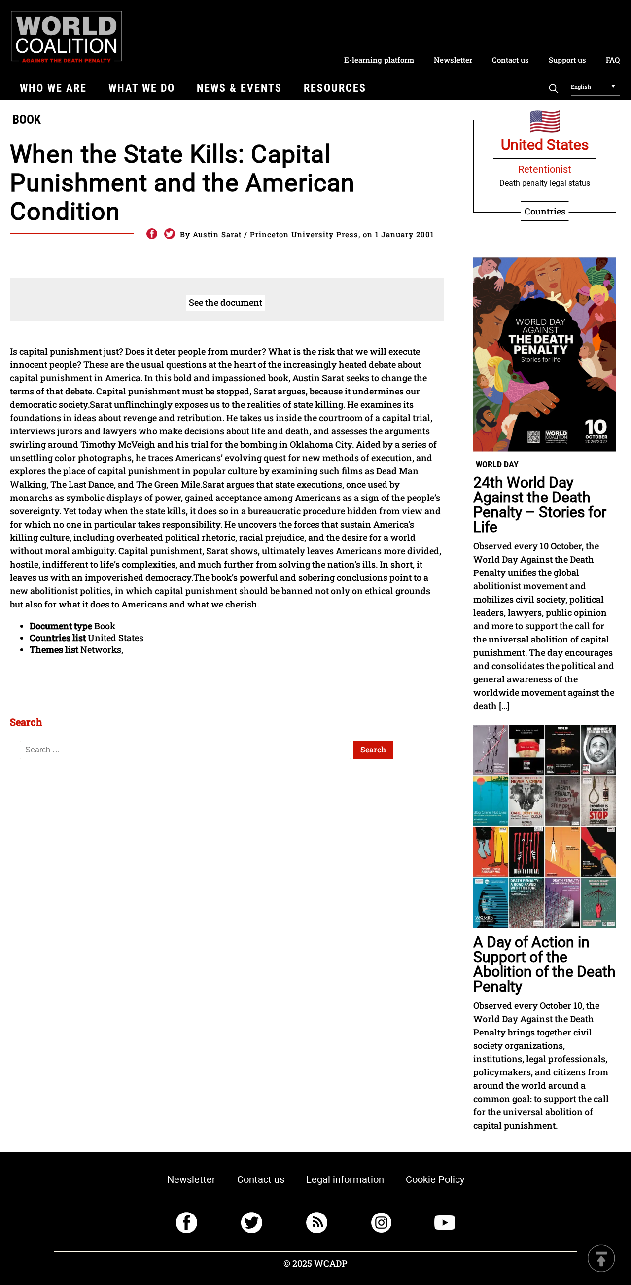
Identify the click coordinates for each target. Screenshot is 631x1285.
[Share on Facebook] (151, 234)
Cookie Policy (435, 1179)
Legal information (345, 1179)
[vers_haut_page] (601, 1259)
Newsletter (453, 60)
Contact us (510, 60)
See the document (225, 302)
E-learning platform (379, 60)
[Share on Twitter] (169, 234)
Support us (567, 60)
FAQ (613, 60)
